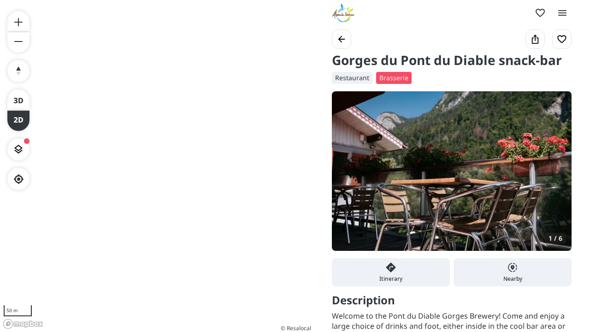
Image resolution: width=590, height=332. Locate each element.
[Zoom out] (18, 42)
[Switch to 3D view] (18, 99)
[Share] (535, 39)
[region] (156, 166)
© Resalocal (296, 328)
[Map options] (18, 149)
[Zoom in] (18, 21)
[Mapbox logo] (23, 324)
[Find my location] (18, 179)
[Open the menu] (562, 13)
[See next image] (555, 177)
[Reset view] (18, 71)
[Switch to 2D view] (18, 121)
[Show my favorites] (540, 12)
